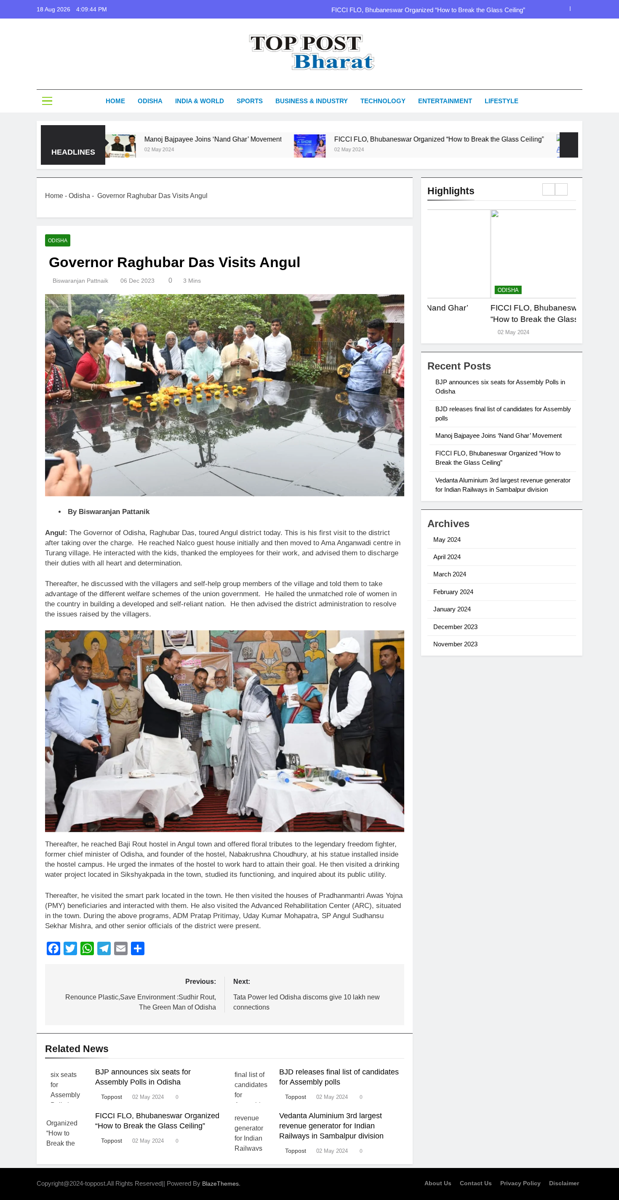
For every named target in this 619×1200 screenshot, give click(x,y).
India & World (199, 100)
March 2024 (449, 574)
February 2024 (453, 591)
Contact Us (476, 1183)
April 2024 (447, 556)
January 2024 (452, 609)
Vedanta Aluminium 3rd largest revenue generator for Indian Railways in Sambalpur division (331, 1126)
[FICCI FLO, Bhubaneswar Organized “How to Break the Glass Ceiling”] (255, 150)
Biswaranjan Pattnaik (80, 280)
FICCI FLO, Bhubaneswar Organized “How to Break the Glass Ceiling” (428, 9)
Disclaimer (564, 1183)
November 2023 (455, 644)
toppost (111, 1096)
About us (437, 1183)
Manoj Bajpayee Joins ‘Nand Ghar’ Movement (158, 139)
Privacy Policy (520, 1183)
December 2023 (455, 626)
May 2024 (447, 539)
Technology (383, 100)
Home (115, 100)
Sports (250, 100)
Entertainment (445, 100)
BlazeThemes (220, 1183)
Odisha (150, 100)
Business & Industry (311, 100)
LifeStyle (501, 100)
